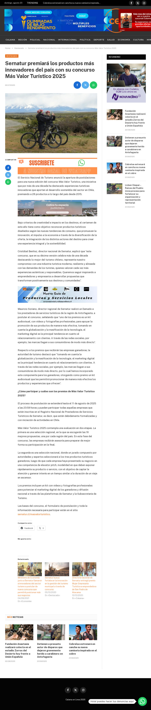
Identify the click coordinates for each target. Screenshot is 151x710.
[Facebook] (8, 168)
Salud (111, 40)
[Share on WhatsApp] (93, 85)
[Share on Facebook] (77, 85)
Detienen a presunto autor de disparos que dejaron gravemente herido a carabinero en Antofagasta (50, 650)
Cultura (138, 40)
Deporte (99, 40)
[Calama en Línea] (116, 20)
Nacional (49, 40)
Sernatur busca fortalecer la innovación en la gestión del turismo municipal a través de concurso (56, 583)
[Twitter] (8, 175)
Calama (10, 40)
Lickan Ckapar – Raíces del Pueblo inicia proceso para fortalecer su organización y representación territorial (135, 194)
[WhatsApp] (8, 182)
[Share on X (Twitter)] (85, 85)
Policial (35, 40)
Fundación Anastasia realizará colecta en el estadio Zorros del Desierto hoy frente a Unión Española (18, 650)
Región (22, 40)
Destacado (11, 56)
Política (85, 40)
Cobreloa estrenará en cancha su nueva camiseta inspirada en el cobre (72, 3)
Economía (124, 40)
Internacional (67, 40)
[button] (142, 701)
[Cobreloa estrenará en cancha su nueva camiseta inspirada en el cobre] (83, 632)
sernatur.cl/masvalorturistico (34, 514)
